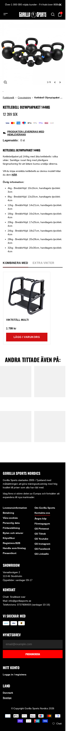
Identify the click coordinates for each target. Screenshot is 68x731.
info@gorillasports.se (20, 600)
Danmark (8, 692)
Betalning (8, 512)
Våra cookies (10, 517)
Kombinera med (15, 262)
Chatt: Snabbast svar (14, 596)
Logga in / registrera (14, 674)
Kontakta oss (42, 512)
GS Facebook (42, 548)
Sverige (7, 697)
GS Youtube (41, 538)
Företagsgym (42, 523)
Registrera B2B (11, 543)
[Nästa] (60, 82)
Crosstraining (24, 97)
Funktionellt (8, 97)
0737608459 (24, 604)
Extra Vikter (43, 262)
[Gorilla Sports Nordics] (32, 14)
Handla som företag (14, 548)
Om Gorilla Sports (45, 507)
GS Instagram (42, 543)
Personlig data (11, 523)
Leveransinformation (15, 507)
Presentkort (9, 553)
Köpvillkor (9, 538)
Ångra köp (41, 518)
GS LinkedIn (42, 553)
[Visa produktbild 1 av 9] (32, 52)
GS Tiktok (40, 533)
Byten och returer (13, 533)
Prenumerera (32, 654)
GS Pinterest (42, 528)
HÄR (14, 174)
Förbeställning (11, 528)
